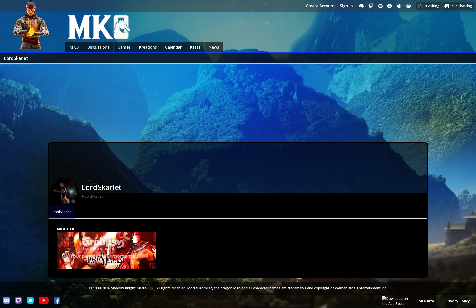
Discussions (98, 47)
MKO (74, 47)
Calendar (173, 47)
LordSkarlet (62, 211)
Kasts (195, 47)
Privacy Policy (458, 301)
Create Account (320, 6)
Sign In (346, 6)
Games (124, 47)
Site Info (426, 301)
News (213, 47)
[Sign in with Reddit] (389, 6)
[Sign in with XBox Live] (408, 6)
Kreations (148, 47)
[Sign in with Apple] (399, 6)
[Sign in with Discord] (361, 6)
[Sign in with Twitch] (371, 6)
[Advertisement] (238, 101)
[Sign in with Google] (380, 6)
